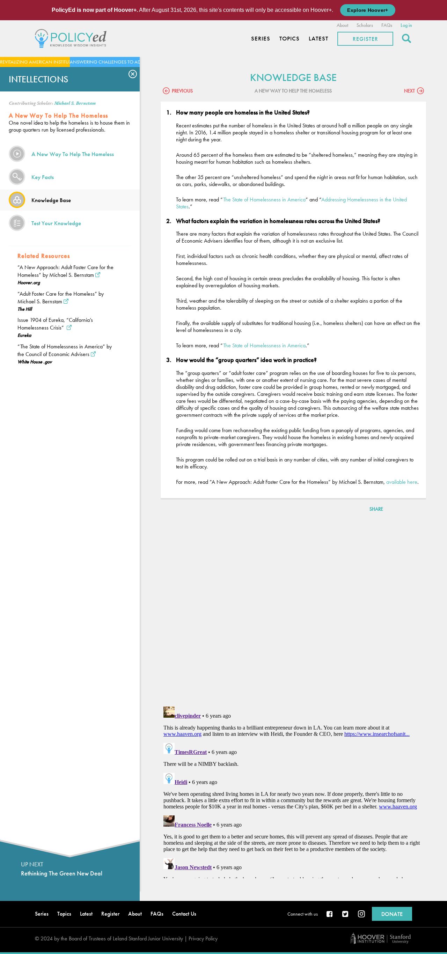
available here (401, 482)
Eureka (24, 335)
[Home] (72, 37)
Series (260, 38)
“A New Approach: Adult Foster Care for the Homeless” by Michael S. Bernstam (65, 271)
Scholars (365, 25)
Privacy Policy (203, 938)
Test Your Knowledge (56, 223)
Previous (182, 91)
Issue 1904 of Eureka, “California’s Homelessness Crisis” (55, 323)
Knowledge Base (51, 200)
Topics (289, 38)
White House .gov (34, 361)
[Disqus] (293, 610)
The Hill (24, 309)
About (342, 25)
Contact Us (184, 913)
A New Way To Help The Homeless (72, 153)
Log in (406, 25)
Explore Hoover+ (367, 10)
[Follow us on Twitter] (345, 914)
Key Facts (42, 176)
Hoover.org (28, 282)
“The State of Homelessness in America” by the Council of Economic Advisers (64, 350)
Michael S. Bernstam (75, 103)
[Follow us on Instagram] (361, 914)
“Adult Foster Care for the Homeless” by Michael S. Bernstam (60, 297)
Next (409, 91)
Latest (318, 38)
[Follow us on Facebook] (330, 914)
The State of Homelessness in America (264, 199)
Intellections (38, 79)
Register (365, 39)
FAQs (386, 25)
